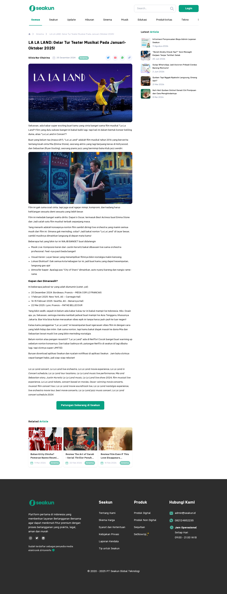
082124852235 (184, 520)
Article (43, 421)
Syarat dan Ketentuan (112, 527)
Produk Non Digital (145, 520)
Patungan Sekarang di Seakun (80, 405)
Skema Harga (107, 520)
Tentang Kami (107, 513)
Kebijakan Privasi (109, 534)
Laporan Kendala (109, 541)
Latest (145, 32)
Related (33, 421)
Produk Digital (142, 513)
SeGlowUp (140, 534)
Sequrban (139, 527)
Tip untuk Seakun (109, 548)
